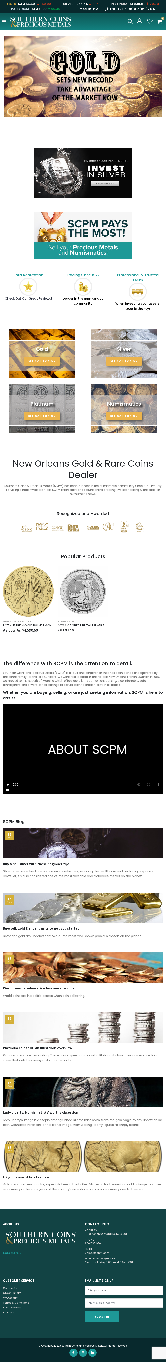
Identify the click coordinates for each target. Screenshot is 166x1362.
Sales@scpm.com (97, 1253)
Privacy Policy (12, 1307)
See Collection (42, 361)
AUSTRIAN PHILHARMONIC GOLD (19, 621)
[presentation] (7, 92)
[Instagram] (83, 1353)
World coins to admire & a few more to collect (40, 988)
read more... (12, 1253)
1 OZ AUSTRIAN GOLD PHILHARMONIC (28, 625)
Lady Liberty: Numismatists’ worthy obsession (40, 1112)
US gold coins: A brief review (26, 1177)
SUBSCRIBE (102, 1316)
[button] (130, 22)
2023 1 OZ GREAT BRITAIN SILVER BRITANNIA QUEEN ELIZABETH (83, 625)
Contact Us (10, 1288)
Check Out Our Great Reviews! (28, 298)
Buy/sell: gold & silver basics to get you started (41, 928)
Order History (12, 1293)
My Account (10, 1298)
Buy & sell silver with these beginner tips (36, 864)
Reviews (8, 1312)
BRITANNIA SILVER (67, 621)
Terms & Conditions (16, 1303)
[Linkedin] (92, 1353)
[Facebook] (73, 1353)
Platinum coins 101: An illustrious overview (37, 1048)
